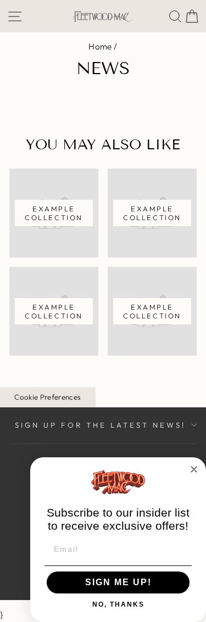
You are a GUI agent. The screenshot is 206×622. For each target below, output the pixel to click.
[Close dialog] (194, 469)
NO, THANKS (118, 604)
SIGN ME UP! (118, 582)
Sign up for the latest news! (100, 425)
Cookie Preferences (47, 397)
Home (100, 46)
